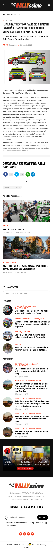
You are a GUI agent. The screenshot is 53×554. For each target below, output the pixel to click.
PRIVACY (26, 552)
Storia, (18, 332)
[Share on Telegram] (33, 174)
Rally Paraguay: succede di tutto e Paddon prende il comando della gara (32, 418)
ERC (42, 319)
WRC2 (5, 45)
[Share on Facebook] (5, 174)
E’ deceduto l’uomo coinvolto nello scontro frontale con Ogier (31, 312)
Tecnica (26, 332)
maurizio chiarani (12, 187)
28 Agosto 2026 (21, 424)
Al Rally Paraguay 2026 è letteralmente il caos (31, 432)
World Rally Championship (26, 307)
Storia (18, 344)
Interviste (8, 262)
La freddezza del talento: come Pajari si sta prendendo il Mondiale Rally (32, 371)
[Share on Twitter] (16, 174)
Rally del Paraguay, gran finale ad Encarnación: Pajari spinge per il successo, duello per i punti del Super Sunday (32, 387)
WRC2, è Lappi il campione (14, 229)
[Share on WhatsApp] (28, 174)
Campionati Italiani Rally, (27, 319)
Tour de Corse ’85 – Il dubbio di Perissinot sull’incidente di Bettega (32, 348)
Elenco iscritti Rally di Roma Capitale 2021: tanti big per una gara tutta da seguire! (32, 324)
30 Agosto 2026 (21, 377)
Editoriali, (20, 364)
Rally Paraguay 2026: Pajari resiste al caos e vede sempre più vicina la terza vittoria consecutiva (32, 403)
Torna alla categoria (13, 15)
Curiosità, (20, 306)
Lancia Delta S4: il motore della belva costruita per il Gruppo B (30, 336)
